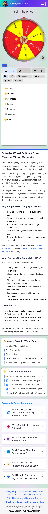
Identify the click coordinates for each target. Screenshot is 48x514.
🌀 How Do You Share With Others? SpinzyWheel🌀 (25, 393)
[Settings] (43, 57)
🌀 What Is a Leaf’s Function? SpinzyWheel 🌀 (25, 380)
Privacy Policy (10, 492)
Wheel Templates (13, 502)
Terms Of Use (29, 494)
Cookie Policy (37, 492)
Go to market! (11, 354)
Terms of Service (24, 492)
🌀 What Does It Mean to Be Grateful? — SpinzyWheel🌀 (25, 385)
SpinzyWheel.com (19, 3)
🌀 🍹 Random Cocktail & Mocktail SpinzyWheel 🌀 (25, 389)
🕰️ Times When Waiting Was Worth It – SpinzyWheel (25, 376)
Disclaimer (18, 494)
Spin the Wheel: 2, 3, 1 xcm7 (18, 346)
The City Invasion (13, 350)
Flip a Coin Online (34, 502)
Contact (39, 494)
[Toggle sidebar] (4, 65)
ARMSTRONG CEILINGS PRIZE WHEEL (24, 358)
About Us (9, 494)
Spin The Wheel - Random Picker (24, 498)
